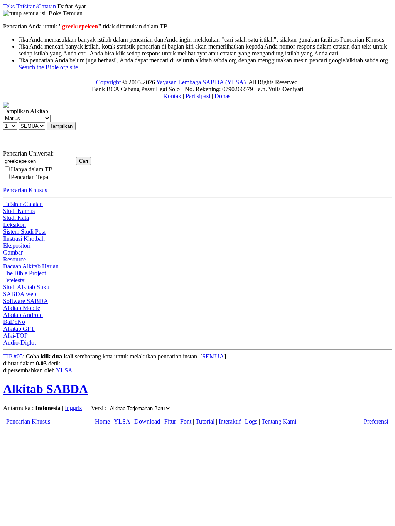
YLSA (64, 370)
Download (147, 421)
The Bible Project (24, 273)
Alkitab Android (23, 315)
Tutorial (205, 421)
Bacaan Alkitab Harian (31, 266)
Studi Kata (16, 217)
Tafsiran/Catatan (36, 6)
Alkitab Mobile (21, 308)
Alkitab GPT (19, 328)
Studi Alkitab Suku (26, 287)
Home (102, 421)
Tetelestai (14, 280)
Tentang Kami (279, 421)
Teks (9, 6)
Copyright (108, 82)
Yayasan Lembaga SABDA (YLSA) (201, 82)
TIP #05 (13, 356)
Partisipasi (198, 96)
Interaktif (230, 421)
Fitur (170, 421)
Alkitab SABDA (45, 389)
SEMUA (213, 356)
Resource (14, 259)
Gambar (13, 252)
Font (185, 421)
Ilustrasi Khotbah (24, 238)
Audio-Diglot (19, 342)
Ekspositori (16, 245)
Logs (251, 421)
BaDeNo (14, 321)
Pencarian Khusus (25, 190)
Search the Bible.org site (48, 67)
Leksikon (14, 224)
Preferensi (376, 421)
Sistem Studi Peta (24, 231)
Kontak (172, 96)
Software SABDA (25, 301)
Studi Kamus (19, 211)
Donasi (223, 96)
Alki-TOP (15, 335)
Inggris (73, 408)
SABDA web (19, 294)
